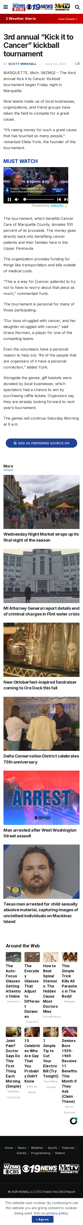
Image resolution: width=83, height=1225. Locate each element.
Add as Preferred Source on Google (43, 444)
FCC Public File (47, 1191)
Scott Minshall (22, 64)
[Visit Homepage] (41, 7)
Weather (37, 1148)
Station (60, 1153)
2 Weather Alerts (21, 18)
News (22, 1148)
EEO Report (67, 1191)
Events (21, 1153)
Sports (52, 1148)
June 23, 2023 (55, 64)
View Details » (67, 19)
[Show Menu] (5, 7)
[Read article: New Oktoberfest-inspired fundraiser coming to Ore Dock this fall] (41, 650)
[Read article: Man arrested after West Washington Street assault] (41, 798)
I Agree (42, 1219)
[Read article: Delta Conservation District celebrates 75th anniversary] (41, 724)
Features (68, 1148)
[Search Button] (77, 7)
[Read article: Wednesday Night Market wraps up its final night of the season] (41, 502)
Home (9, 1148)
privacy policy (57, 1213)
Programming (40, 1153)
